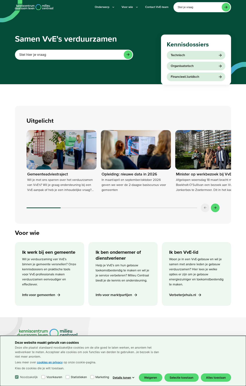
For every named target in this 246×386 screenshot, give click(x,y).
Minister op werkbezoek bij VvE (204, 174)
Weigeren (150, 377)
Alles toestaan (216, 377)
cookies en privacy (50, 362)
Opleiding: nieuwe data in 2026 (129, 174)
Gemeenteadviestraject (47, 174)
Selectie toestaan (181, 377)
